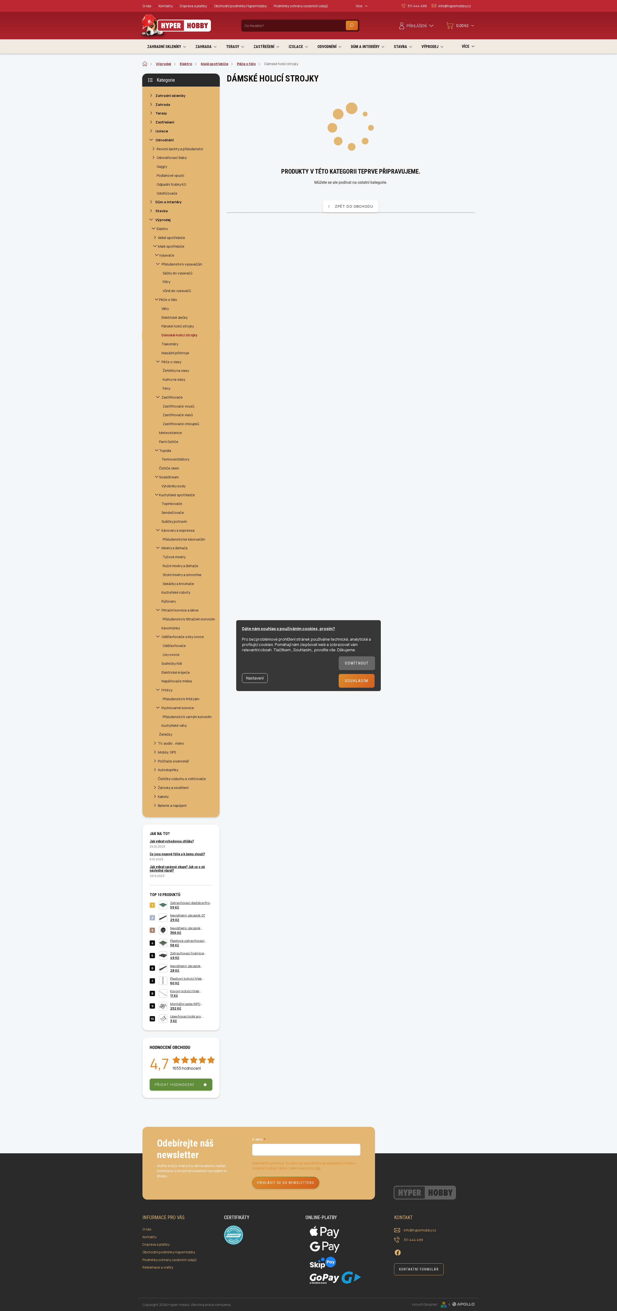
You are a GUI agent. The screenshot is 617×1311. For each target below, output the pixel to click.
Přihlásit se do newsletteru (285, 1183)
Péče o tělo (168, 299)
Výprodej (163, 219)
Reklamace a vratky (157, 1267)
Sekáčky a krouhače (178, 583)
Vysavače (166, 255)
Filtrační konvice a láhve (180, 610)
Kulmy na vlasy (174, 379)
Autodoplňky (168, 770)
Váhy (165, 308)
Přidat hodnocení (174, 1084)
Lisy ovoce (171, 654)
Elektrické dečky (174, 317)
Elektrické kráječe (175, 672)
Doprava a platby (193, 6)
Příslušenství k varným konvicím (187, 716)
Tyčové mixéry (174, 557)
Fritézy (166, 690)
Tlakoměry (169, 344)
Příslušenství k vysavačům (181, 264)
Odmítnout (357, 663)
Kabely (163, 796)
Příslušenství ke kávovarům (184, 539)
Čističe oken (169, 468)
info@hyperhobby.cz (420, 1230)
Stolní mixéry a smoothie (182, 574)
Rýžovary (168, 601)
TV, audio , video (171, 743)
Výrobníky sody (173, 486)
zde (318, 1168)
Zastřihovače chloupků (181, 423)
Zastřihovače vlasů (178, 415)
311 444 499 (413, 1239)
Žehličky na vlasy (176, 370)
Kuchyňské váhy (174, 725)
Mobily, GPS (167, 752)
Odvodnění (164, 140)
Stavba (161, 211)
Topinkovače (171, 503)
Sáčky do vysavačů (177, 273)
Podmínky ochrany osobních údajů (301, 6)
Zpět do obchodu (354, 206)
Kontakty (166, 6)
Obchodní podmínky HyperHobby (240, 6)
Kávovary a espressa (177, 530)
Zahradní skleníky (170, 95)
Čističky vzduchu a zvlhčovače (182, 778)
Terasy (161, 113)
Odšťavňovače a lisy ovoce (182, 636)
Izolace (161, 131)
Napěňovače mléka (176, 681)
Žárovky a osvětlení (173, 787)
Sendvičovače (172, 512)
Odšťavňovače (174, 645)
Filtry (166, 281)
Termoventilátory (175, 459)
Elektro (162, 228)
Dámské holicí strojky (179, 335)
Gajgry (162, 166)
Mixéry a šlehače (174, 548)
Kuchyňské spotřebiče (177, 495)
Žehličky (165, 734)
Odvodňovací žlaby (172, 157)
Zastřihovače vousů (178, 406)
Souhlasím (356, 681)
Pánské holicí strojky (177, 326)
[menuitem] (166, 46)
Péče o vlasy (171, 362)
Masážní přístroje (175, 353)
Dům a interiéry (168, 202)
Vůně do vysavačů (177, 290)
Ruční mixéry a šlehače (180, 566)
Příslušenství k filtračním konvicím (189, 619)
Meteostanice (170, 432)
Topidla (165, 450)
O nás (146, 6)
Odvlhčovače (167, 193)
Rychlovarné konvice (177, 708)
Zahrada (162, 104)
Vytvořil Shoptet (424, 1304)
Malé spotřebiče (171, 246)
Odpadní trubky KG (171, 184)
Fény (166, 388)
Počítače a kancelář (173, 761)
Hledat (352, 25)
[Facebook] (397, 1251)
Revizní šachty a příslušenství (180, 149)
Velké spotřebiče (171, 237)
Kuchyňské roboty (175, 592)
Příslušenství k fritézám (181, 699)
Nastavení (255, 678)
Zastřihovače (172, 397)
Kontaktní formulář (419, 1269)
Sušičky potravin (174, 521)
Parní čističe (168, 441)
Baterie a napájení (172, 805)
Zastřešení (164, 122)
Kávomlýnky (170, 628)
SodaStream (169, 477)
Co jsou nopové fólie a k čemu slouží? (177, 854)
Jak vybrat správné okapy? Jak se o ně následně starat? (177, 868)
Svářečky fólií (171, 663)
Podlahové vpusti (170, 175)
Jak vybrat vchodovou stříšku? (172, 841)
